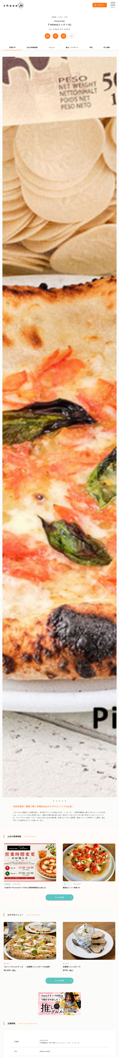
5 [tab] (65, 800)
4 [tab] (62, 800)
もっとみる (59, 897)
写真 (91, 47)
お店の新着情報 (32, 47)
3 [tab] (59, 800)
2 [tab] (56, 800)
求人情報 (106, 47)
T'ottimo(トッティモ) (59, 24)
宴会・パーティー (72, 47)
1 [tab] (53, 800)
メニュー (52, 47)
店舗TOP (12, 47)
